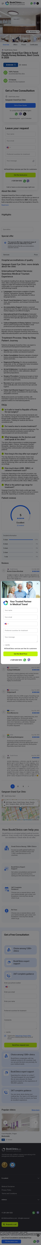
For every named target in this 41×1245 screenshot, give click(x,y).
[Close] (37, 584)
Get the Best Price (20, 654)
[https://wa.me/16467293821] (24, 660)
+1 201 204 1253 (16, 660)
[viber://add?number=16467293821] (28, 660)
